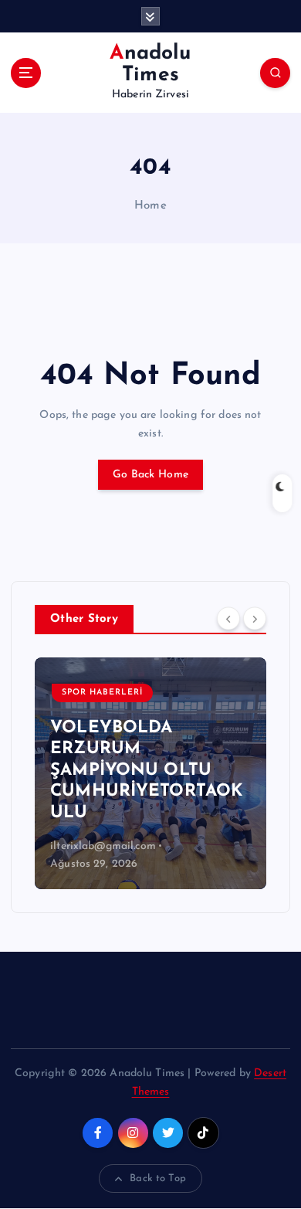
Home (150, 206)
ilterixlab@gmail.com (103, 846)
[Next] (254, 618)
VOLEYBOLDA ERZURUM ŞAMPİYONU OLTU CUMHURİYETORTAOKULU (146, 770)
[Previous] (228, 618)
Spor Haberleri (102, 692)
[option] (150, 773)
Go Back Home (150, 475)
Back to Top (158, 1178)
